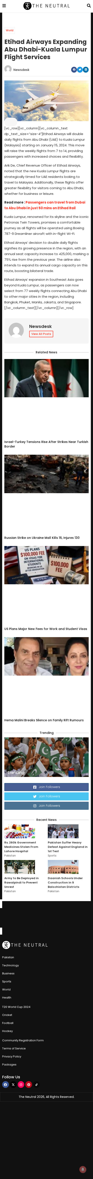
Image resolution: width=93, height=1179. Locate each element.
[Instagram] (21, 931)
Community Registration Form (23, 887)
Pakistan (10, 702)
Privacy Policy (11, 903)
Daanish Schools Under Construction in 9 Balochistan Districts (65, 729)
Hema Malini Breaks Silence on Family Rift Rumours (44, 567)
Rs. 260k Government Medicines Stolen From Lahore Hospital (21, 693)
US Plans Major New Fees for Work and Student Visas (45, 514)
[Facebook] (5, 931)
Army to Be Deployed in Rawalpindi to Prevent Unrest (21, 729)
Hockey (7, 878)
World (9, 30)
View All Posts (41, 334)
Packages (9, 911)
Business (8, 820)
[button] (74, 70)
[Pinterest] (28, 931)
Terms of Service (14, 895)
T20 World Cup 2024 (16, 854)
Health (6, 844)
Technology (10, 812)
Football (7, 870)
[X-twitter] (13, 931)
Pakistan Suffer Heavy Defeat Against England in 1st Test (68, 693)
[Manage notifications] (82, 1169)
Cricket (7, 862)
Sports (52, 702)
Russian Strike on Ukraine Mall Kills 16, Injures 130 (42, 461)
